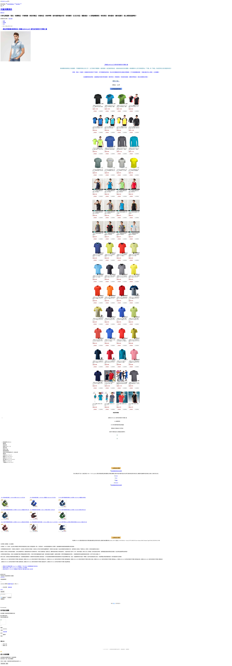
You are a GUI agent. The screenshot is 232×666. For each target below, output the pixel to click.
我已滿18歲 (3, 663)
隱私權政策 (123, 649)
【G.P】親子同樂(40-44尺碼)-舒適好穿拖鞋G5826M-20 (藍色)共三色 (72, 522)
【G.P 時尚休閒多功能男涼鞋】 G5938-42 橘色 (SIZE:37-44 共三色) (44, 522)
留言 (12, 583)
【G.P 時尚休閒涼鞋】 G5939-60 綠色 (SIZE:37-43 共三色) (13, 497)
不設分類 (10, 18)
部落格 (4, 22)
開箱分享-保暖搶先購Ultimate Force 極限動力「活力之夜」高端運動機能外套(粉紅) (20, 566)
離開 (7, 663)
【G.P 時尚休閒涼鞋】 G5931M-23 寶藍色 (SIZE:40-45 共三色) (43, 497)
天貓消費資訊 (6, 9)
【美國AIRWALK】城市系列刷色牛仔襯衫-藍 (116, 64)
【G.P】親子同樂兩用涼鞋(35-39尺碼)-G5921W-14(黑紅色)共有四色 (15, 522)
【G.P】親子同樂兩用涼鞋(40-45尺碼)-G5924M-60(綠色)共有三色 (72, 509)
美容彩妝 (10, 587)
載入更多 (2, 591)
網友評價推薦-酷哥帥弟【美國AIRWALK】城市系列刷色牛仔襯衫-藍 (25, 29)
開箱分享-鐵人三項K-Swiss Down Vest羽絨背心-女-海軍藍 (15, 567)
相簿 (4, 21)
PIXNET (107, 649)
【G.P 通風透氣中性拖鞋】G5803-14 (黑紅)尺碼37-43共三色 (42, 509)
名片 (4, 24)
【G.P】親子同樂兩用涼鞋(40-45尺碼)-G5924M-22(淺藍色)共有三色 (15, 509)
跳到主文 (2, 12)
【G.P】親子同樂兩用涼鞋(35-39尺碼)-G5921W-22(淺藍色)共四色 (72, 497)
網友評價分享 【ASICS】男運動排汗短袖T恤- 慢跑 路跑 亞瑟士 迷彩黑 (18, 569)
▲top (1, 589)
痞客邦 (9, 583)
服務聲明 (127, 649)
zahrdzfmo (2, 577)
